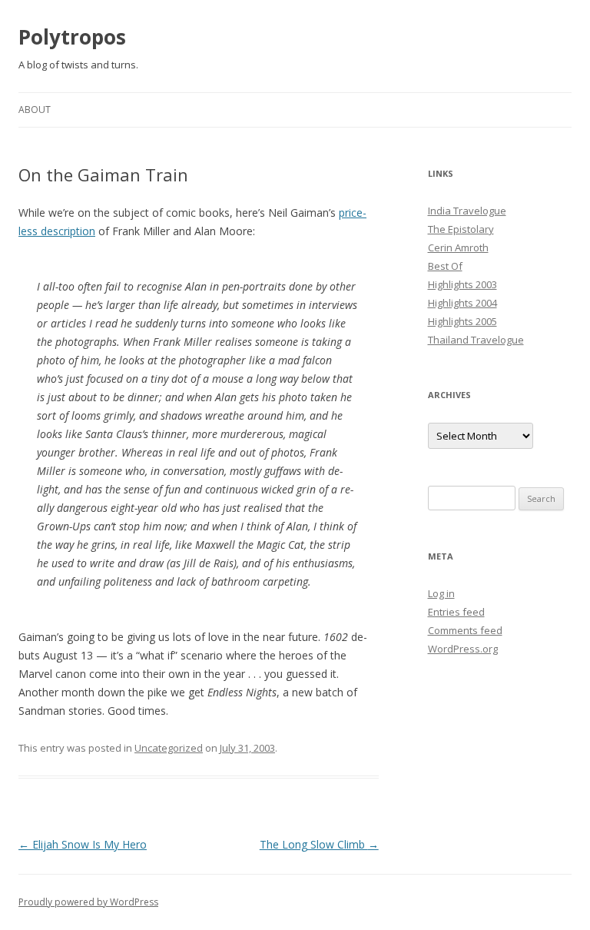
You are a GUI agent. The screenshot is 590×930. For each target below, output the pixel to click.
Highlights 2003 (462, 284)
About (34, 109)
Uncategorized (168, 748)
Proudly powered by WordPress (88, 901)
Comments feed (465, 630)
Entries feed (456, 612)
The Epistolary (461, 229)
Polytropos (72, 37)
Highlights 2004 (462, 303)
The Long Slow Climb (319, 844)
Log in (441, 593)
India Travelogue (467, 211)
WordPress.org (463, 649)
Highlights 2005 (462, 321)
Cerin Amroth (458, 247)
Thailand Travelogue (476, 340)
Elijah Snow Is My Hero (82, 844)
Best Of (445, 266)
